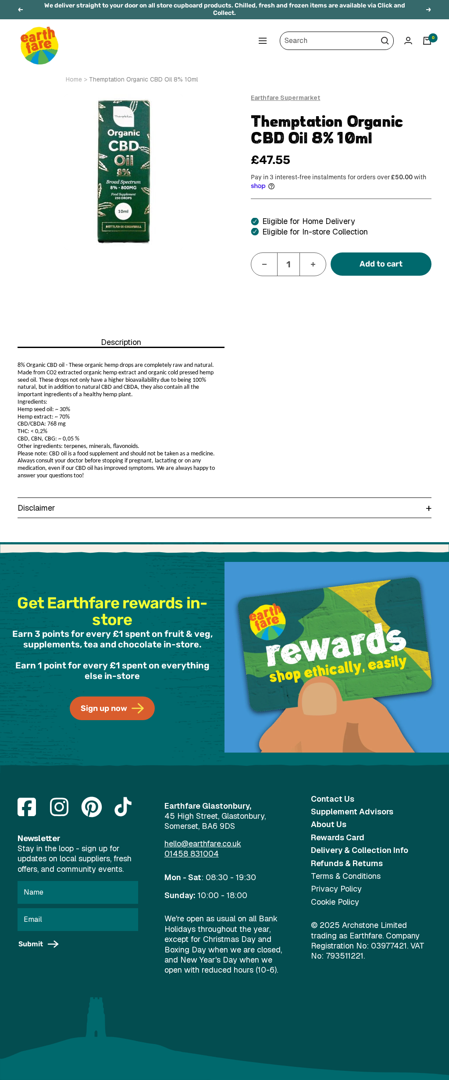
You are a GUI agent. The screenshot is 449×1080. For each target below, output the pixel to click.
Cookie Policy (335, 902)
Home (74, 79)
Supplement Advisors (352, 811)
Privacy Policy (336, 889)
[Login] (408, 40)
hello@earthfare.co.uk (202, 843)
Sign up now (104, 708)
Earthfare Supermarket (285, 98)
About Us (328, 824)
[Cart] (427, 41)
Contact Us (332, 799)
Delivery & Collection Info (359, 850)
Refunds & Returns (347, 863)
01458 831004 (191, 854)
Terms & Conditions (346, 876)
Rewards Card (337, 837)
